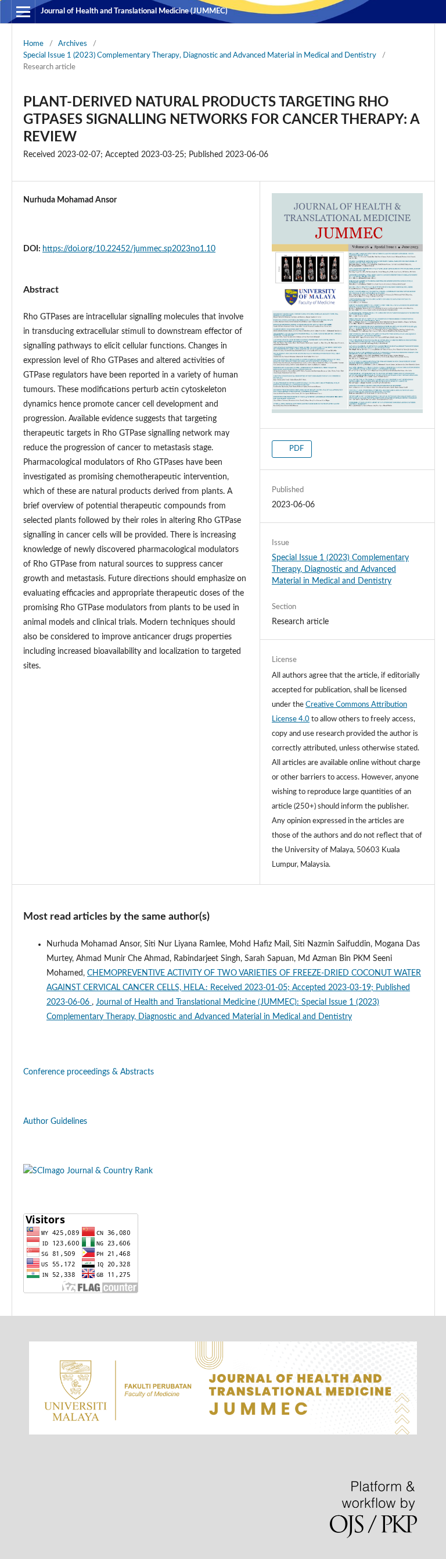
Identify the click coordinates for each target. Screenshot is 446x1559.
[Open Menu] (23, 11)
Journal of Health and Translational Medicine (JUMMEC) (134, 11)
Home (33, 44)
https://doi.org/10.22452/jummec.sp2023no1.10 (128, 249)
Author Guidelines (55, 1121)
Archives (72, 44)
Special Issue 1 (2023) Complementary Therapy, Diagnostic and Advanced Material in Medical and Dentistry (199, 55)
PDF (295, 449)
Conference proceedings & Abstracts (88, 1072)
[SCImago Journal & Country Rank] (88, 1171)
